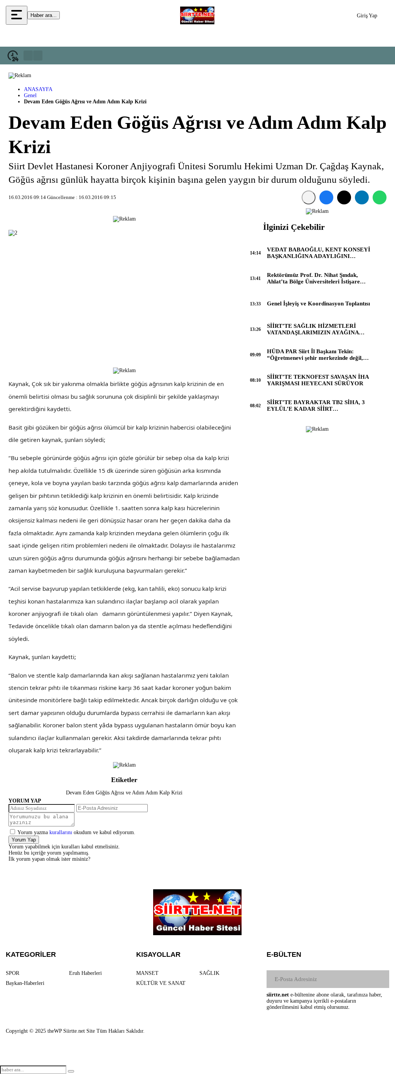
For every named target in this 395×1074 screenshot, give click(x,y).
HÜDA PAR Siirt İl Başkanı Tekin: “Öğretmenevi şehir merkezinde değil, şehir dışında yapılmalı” (315, 354)
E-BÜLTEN (284, 954)
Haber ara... (43, 15)
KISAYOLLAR (158, 954)
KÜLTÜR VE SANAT (161, 983)
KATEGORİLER (31, 954)
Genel (30, 95)
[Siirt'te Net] (197, 15)
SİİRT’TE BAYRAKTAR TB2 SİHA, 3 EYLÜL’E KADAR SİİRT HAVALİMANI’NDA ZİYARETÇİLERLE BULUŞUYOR (316, 405)
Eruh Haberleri (85, 973)
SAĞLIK (209, 973)
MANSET (147, 973)
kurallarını (60, 832)
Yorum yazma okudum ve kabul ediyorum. (76, 832)
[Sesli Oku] (309, 197)
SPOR (12, 973)
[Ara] (71, 1071)
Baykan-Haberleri (25, 983)
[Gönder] (380, 979)
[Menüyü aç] (16, 15)
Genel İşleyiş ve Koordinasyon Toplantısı (318, 303)
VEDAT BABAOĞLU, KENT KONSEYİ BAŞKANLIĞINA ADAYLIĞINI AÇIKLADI (318, 253)
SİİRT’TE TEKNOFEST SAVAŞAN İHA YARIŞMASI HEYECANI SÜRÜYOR (318, 380)
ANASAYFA (38, 89)
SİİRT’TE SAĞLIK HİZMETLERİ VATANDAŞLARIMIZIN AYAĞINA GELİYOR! (313, 329)
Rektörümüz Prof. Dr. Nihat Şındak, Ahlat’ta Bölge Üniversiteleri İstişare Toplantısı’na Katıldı (313, 278)
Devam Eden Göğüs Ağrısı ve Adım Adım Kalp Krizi (124, 793)
